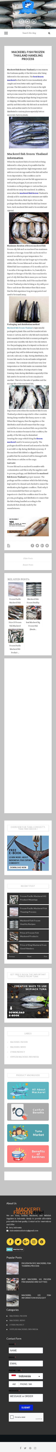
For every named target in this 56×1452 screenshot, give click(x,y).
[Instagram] (33, 1241)
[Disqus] (28, 697)
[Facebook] (10, 1241)
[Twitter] (18, 1241)
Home (29, 957)
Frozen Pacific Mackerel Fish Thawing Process (36, 1264)
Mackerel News (18, 1047)
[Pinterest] (41, 1241)
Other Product (17, 1052)
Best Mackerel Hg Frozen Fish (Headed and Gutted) (36, 1280)
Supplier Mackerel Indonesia (24, 1056)
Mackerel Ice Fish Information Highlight (36, 1296)
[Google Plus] (26, 1241)
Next (45, 957)
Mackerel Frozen (19, 1042)
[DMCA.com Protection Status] (15, 1249)
